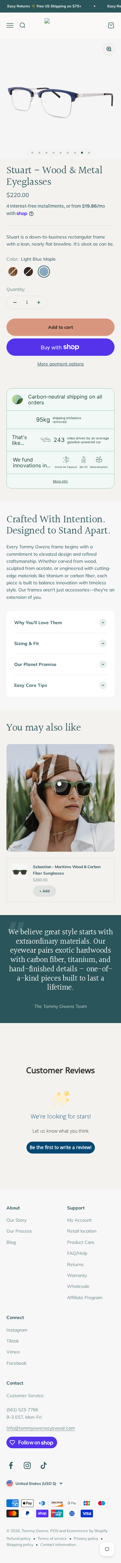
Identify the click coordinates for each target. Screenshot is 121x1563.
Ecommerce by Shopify (87, 1530)
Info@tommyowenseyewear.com (40, 1428)
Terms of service (52, 1538)
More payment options (60, 364)
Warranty (77, 1275)
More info (60, 481)
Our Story (16, 1220)
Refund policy (18, 1538)
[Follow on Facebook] (10, 1465)
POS (54, 1530)
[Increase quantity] (39, 302)
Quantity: (15, 289)
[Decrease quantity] (15, 302)
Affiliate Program (84, 1297)
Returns (75, 1264)
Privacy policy (86, 1538)
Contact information (58, 1544)
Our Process (19, 1231)
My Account (79, 1220)
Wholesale (78, 1286)
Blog (11, 1242)
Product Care (81, 1242)
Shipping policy (19, 1544)
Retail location (81, 1231)
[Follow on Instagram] (27, 1465)
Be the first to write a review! (61, 1147)
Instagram (16, 1330)
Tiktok (12, 1341)
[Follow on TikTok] (43, 1465)
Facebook (16, 1363)
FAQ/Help (77, 1253)
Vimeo (13, 1352)
